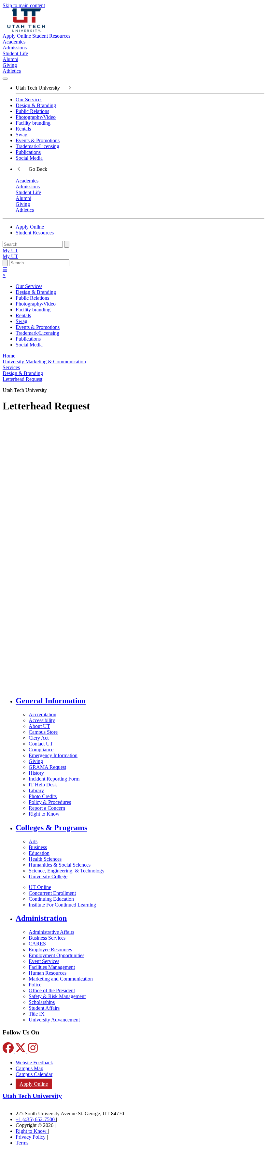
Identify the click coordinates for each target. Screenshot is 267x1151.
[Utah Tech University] (26, 30)
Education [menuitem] (39, 853)
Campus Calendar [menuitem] (34, 1074)
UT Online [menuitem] (40, 887)
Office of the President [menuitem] (52, 990)
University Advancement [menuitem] (54, 1019)
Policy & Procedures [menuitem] (50, 802)
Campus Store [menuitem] (43, 732)
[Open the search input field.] (5, 262)
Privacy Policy (31, 1137)
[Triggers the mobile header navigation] (5, 79)
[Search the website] (66, 244)
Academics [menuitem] (14, 41)
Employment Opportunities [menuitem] (56, 955)
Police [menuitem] (35, 984)
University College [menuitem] (48, 876)
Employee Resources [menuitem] (50, 949)
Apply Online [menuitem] (34, 1084)
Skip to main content (24, 5)
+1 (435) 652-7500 (36, 1119)
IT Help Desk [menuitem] (43, 784)
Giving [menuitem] (10, 65)
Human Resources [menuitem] (47, 973)
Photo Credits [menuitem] (43, 796)
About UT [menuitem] (39, 726)
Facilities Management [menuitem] (52, 967)
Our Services (29, 99)
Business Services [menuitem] (47, 938)
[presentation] (22, 379)
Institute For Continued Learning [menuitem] (62, 904)
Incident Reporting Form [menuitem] (54, 779)
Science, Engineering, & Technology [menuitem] (67, 870)
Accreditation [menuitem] (42, 714)
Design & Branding (36, 105)
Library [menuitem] (36, 790)
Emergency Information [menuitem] (53, 755)
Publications (28, 152)
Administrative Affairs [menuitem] (51, 932)
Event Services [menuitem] (44, 961)
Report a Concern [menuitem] (47, 808)
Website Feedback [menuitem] (34, 1062)
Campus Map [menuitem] (29, 1068)
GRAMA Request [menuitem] (47, 767)
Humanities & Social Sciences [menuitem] (60, 865)
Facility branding (33, 123)
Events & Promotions (38, 140)
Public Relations (32, 111)
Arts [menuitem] (33, 841)
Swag (21, 134)
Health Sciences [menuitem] (45, 859)
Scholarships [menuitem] (42, 1002)
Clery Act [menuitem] (39, 738)
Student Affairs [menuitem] (44, 1008)
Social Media (29, 158)
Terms (22, 1142)
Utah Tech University (32, 1095)
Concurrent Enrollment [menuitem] (52, 893)
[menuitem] (140, 700)
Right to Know (32, 1131)
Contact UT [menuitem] (41, 743)
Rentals (23, 128)
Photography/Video (36, 117)
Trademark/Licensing (37, 146)
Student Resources (51, 36)
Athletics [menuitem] (12, 71)
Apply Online (17, 36)
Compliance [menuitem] (41, 749)
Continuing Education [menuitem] (51, 899)
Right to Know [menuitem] (44, 814)
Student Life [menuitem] (15, 53)
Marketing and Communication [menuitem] (61, 979)
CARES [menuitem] (37, 943)
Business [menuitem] (38, 847)
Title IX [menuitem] (37, 1014)
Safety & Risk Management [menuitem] (57, 996)
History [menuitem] (36, 773)
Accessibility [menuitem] (42, 720)
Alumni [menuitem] (10, 59)
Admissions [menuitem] (15, 47)
